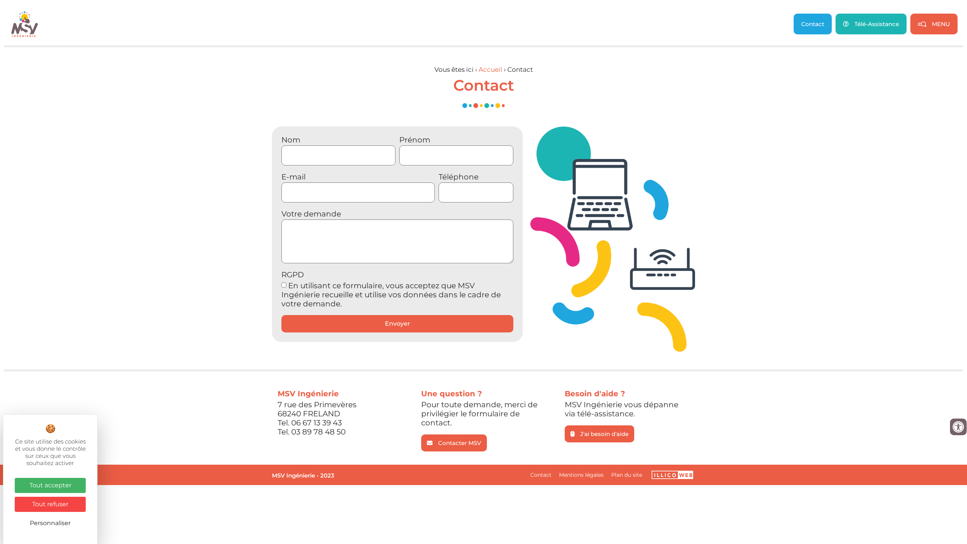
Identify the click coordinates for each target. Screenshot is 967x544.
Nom (290, 140)
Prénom (414, 140)
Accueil (490, 69)
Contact (540, 475)
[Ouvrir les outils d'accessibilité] (958, 427)
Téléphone (459, 177)
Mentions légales (581, 475)
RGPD (292, 275)
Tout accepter (50, 485)
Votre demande (311, 214)
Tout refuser (50, 504)
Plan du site (626, 475)
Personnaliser (50, 523)
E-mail (293, 177)
